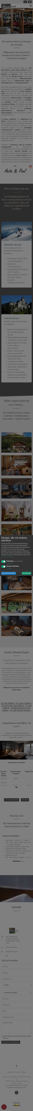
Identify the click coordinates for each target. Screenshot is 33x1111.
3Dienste (9, 563)
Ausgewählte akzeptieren (8, 573)
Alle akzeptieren (26, 573)
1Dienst (9, 568)
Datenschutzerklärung (7, 556)
